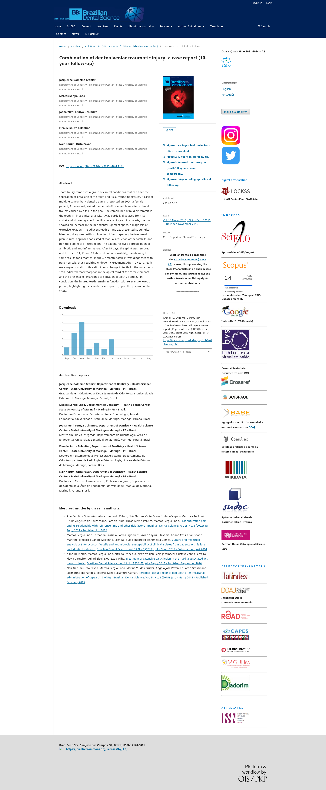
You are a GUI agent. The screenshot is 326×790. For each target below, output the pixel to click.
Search (265, 26)
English (226, 89)
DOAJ (251, 427)
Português (228, 94)
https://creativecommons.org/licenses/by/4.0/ (97, 749)
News (75, 34)
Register (257, 3)
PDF (170, 130)
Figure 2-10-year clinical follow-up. (188, 156)
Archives (102, 26)
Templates (216, 26)
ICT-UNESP (91, 34)
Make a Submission (236, 111)
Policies (165, 26)
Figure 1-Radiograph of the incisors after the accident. (188, 148)
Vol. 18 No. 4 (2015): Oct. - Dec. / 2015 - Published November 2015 (121, 46)
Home (57, 26)
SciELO (71, 26)
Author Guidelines (190, 26)
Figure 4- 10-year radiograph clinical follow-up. (189, 182)
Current (86, 26)
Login (269, 3)
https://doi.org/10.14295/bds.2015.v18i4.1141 (95, 166)
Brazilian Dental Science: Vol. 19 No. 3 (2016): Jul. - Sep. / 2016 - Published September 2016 (144, 563)
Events (118, 26)
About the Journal (139, 26)
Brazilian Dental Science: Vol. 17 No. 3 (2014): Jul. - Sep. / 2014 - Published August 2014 (152, 549)
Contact (61, 34)
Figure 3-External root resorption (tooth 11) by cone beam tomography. (187, 168)
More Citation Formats (178, 351)
